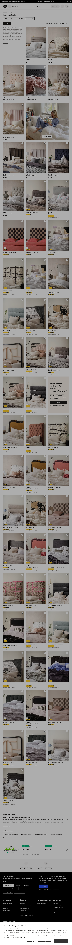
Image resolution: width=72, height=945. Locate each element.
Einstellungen (30, 941)
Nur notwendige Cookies (44, 941)
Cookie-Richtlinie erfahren (19, 937)
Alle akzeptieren (61, 941)
